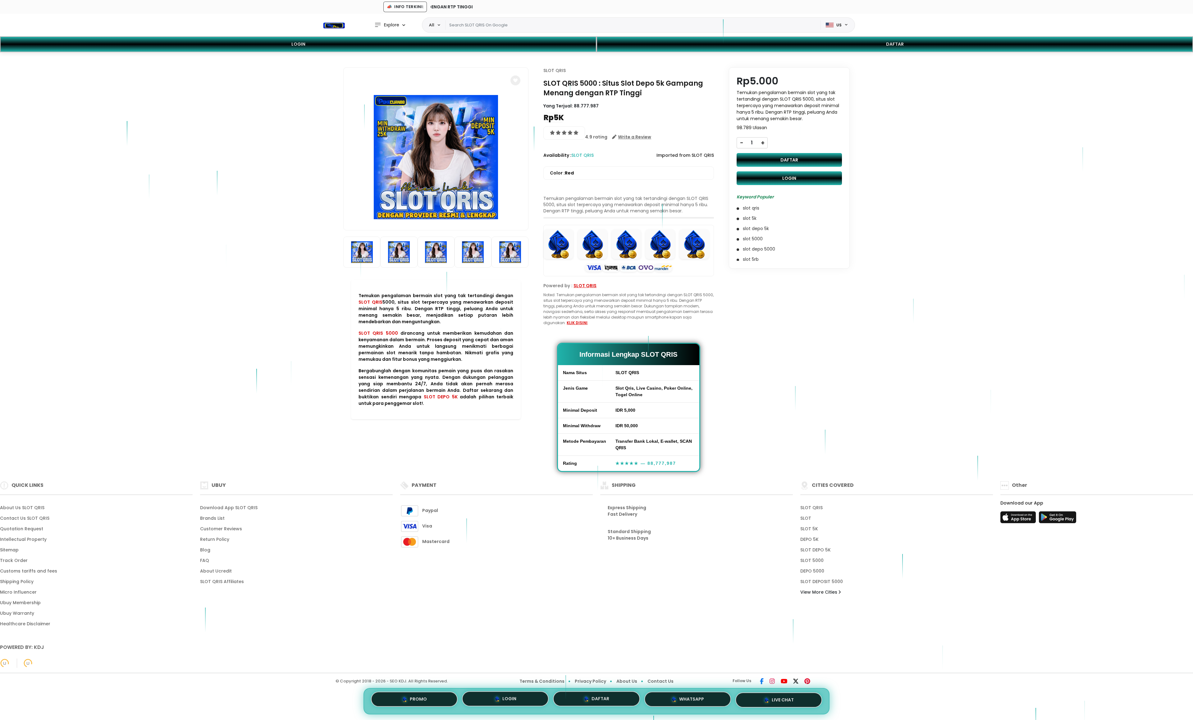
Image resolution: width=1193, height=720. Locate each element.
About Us (626, 681)
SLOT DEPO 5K (441, 397)
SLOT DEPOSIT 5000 (821, 581)
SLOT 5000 (812, 560)
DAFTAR (895, 44)
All (431, 25)
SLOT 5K (809, 529)
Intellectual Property (23, 539)
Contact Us (660, 681)
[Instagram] (772, 682)
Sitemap (9, 550)
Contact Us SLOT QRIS (24, 518)
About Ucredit (216, 571)
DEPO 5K (809, 539)
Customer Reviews (221, 529)
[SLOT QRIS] (334, 25)
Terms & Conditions (542, 681)
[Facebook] (761, 682)
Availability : (557, 155)
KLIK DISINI (577, 322)
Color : (562, 173)
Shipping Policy (17, 581)
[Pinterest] (807, 682)
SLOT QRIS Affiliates (222, 581)
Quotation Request (21, 529)
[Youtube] (784, 682)
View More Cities (819, 592)
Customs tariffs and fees (28, 571)
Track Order (14, 560)
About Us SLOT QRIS (22, 508)
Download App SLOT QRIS (229, 508)
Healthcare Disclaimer (25, 624)
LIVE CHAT (783, 701)
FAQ (204, 560)
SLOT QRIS (370, 302)
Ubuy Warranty (17, 613)
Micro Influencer (18, 592)
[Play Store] (1057, 519)
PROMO (418, 699)
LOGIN (298, 44)
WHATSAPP (691, 701)
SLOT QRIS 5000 (378, 333)
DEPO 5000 (812, 571)
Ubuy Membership (20, 603)
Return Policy (214, 539)
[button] (515, 80)
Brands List (212, 518)
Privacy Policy (590, 681)
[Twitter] (796, 682)
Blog (205, 550)
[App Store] (1019, 519)
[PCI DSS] (4, 663)
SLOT (805, 518)
